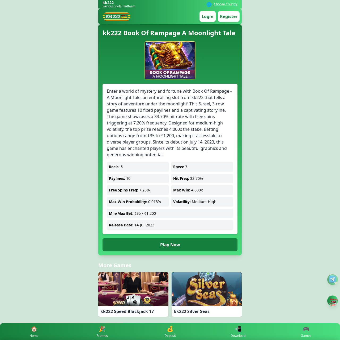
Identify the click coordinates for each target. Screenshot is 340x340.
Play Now (170, 245)
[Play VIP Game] (332, 301)
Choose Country (225, 4)
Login (208, 16)
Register (228, 16)
